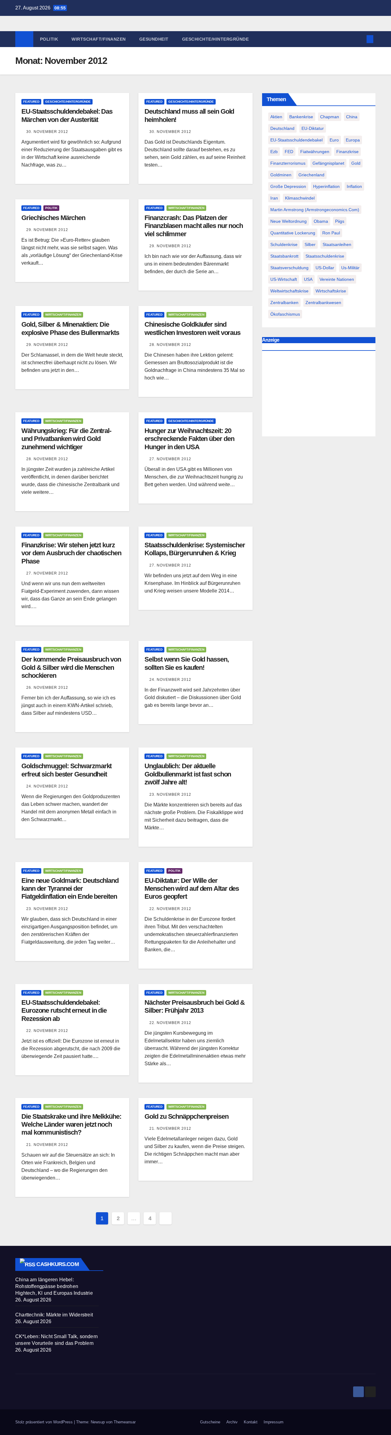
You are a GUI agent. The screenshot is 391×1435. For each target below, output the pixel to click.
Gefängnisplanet (328, 163)
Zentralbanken (284, 302)
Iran (274, 198)
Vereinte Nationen (337, 279)
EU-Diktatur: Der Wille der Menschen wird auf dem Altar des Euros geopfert (191, 889)
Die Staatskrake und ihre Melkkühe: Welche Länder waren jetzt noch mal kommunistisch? (71, 1124)
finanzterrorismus (287, 163)
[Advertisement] (318, 395)
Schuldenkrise (284, 244)
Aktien (276, 116)
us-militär (350, 267)
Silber (310, 244)
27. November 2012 (170, 459)
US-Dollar (325, 267)
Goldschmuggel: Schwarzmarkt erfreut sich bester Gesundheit (66, 770)
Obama (321, 221)
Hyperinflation (326, 186)
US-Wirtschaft (283, 279)
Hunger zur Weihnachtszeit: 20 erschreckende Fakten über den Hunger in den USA (189, 439)
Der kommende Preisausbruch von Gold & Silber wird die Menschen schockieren (71, 667)
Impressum (273, 1422)
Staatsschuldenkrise (324, 256)
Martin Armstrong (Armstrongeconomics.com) (314, 209)
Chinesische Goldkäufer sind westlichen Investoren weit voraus (192, 328)
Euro (334, 140)
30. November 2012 (47, 132)
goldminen (280, 174)
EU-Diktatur (312, 128)
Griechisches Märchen (53, 218)
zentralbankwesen (323, 302)
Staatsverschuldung (289, 267)
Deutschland (282, 128)
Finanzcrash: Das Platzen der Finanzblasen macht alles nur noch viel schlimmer (193, 226)
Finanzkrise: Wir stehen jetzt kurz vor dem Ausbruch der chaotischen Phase (71, 553)
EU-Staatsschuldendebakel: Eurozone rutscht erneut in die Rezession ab (64, 1010)
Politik (49, 39)
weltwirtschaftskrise (289, 290)
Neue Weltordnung (288, 221)
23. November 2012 (170, 794)
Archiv (232, 1422)
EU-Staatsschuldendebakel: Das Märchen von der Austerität (66, 115)
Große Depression (288, 186)
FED (289, 151)
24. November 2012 (170, 679)
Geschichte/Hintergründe (215, 39)
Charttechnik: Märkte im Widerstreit (54, 1314)
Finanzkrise (347, 151)
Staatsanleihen (337, 244)
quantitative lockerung (292, 232)
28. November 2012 (170, 345)
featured (31, 101)
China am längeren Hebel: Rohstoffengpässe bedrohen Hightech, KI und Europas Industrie (54, 1286)
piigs (339, 221)
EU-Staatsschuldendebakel (296, 140)
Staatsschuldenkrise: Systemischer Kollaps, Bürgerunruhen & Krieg (194, 549)
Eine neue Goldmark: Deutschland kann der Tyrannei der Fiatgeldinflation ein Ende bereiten (70, 889)
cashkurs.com (57, 1264)
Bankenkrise (301, 116)
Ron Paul (331, 232)
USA (308, 279)
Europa (353, 140)
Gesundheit (154, 39)
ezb (274, 151)
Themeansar (125, 1422)
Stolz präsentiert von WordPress (44, 1422)
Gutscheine (210, 1422)
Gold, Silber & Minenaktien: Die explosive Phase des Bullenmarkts (70, 328)
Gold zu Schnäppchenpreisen (186, 1116)
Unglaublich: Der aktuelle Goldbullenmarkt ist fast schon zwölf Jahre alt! (187, 774)
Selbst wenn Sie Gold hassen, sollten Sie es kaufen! (186, 663)
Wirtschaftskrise (331, 290)
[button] (360, 39)
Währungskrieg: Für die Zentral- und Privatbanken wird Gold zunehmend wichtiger (66, 439)
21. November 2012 (47, 1145)
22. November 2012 (170, 909)
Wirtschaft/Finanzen (98, 39)
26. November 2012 (47, 687)
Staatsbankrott (284, 256)
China (351, 116)
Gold (355, 163)
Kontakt (251, 1422)
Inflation (354, 186)
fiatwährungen (314, 151)
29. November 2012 (47, 230)
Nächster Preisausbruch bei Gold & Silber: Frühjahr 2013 (194, 1006)
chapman (329, 116)
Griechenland (311, 174)
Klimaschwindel (300, 198)
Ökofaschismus (285, 314)
